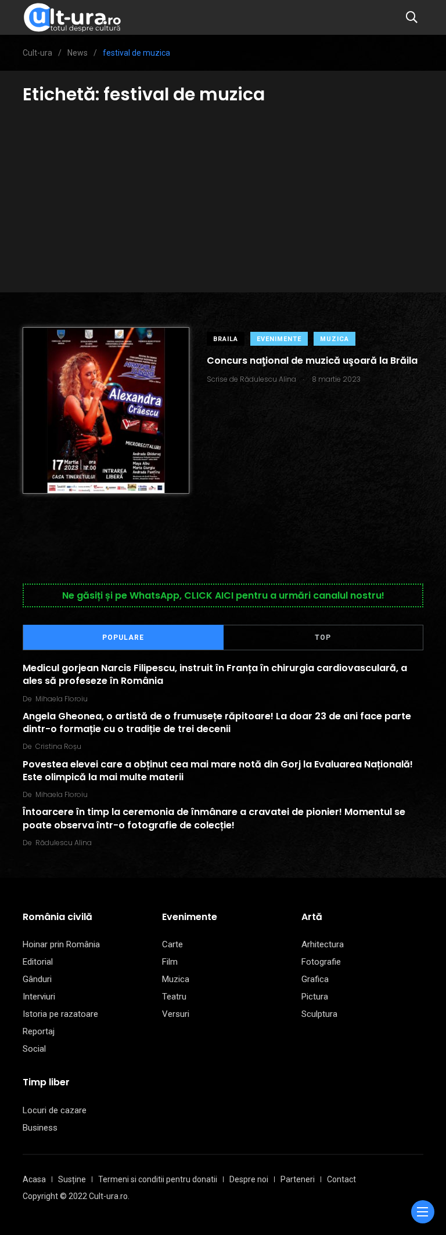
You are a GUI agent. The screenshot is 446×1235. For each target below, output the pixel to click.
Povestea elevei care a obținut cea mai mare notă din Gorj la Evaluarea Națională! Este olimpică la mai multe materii (218, 770)
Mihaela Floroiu (61, 699)
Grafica (315, 979)
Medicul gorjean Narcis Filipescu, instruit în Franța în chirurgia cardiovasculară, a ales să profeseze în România (215, 674)
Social (34, 1049)
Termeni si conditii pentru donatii (157, 1179)
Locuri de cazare (55, 1110)
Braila (225, 339)
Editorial (38, 962)
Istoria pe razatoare (60, 1014)
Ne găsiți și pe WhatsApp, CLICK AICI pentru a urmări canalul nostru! (223, 595)
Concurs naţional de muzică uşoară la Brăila (312, 360)
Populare (123, 637)
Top (323, 637)
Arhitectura (322, 944)
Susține (72, 1179)
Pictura (314, 996)
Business (40, 1127)
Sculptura (319, 1014)
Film (170, 962)
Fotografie (321, 962)
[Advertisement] (223, 194)
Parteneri (297, 1179)
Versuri (175, 1014)
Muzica (334, 339)
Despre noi (248, 1179)
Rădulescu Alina (63, 843)
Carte (172, 944)
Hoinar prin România (61, 944)
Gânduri (37, 979)
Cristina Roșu (58, 746)
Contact (341, 1179)
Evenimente (279, 339)
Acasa (34, 1179)
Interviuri (39, 996)
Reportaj (39, 1031)
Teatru (174, 996)
